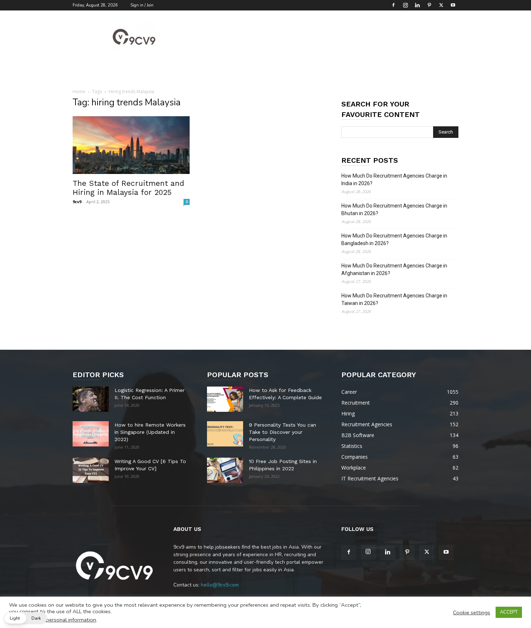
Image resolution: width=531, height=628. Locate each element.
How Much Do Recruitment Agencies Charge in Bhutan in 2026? (394, 209)
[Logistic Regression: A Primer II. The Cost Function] (91, 399)
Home (79, 91)
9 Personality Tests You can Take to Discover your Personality (282, 432)
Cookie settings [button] (471, 612)
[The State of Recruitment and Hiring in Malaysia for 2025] (131, 145)
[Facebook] (393, 5)
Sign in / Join (142, 5)
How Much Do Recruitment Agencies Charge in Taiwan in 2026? (394, 299)
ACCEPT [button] (509, 612)
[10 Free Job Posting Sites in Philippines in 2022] (225, 470)
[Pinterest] (429, 5)
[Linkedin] (417, 5)
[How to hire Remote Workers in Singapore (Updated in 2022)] (91, 433)
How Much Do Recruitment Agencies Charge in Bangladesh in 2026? (394, 239)
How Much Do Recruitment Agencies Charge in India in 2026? (394, 179)
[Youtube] (453, 5)
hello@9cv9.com (220, 584)
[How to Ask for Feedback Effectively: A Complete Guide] (225, 399)
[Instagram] (405, 5)
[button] (25, 618)
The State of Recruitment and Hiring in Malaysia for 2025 (128, 188)
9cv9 (77, 201)
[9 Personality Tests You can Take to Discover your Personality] (225, 433)
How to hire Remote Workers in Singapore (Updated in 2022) (150, 432)
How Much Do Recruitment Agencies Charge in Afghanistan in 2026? (394, 269)
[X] (441, 5)
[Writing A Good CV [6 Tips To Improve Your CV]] (91, 470)
